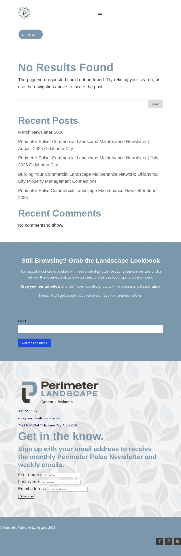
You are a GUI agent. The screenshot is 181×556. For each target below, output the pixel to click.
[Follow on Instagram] (168, 541)
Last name (28, 481)
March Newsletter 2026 (41, 132)
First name (28, 474)
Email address (32, 488)
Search (155, 104)
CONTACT (30, 35)
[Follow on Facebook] (159, 541)
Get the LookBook (34, 343)
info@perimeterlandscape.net (39, 418)
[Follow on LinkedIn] (177, 541)
